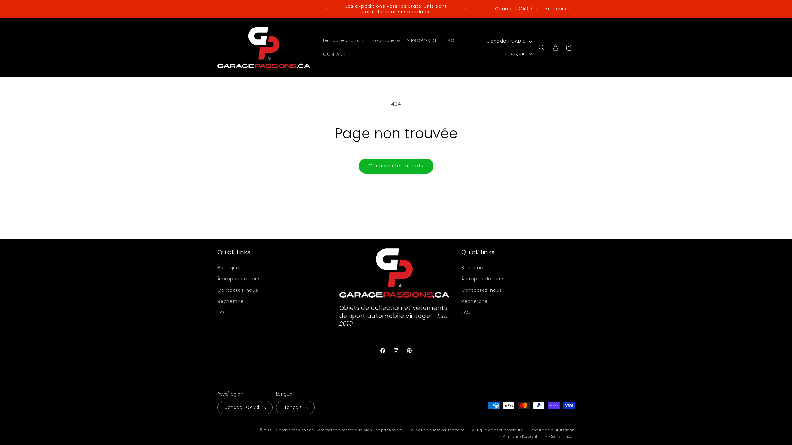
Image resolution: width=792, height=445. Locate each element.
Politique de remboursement (436, 430)
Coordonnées (562, 436)
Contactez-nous (237, 290)
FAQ (222, 312)
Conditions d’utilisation (552, 430)
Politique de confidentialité (497, 430)
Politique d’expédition (523, 436)
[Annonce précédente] (326, 9)
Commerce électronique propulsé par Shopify (359, 430)
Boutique (228, 268)
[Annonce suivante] (465, 9)
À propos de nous (239, 279)
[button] (343, 41)
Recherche (230, 301)
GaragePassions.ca (295, 430)
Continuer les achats (396, 165)
